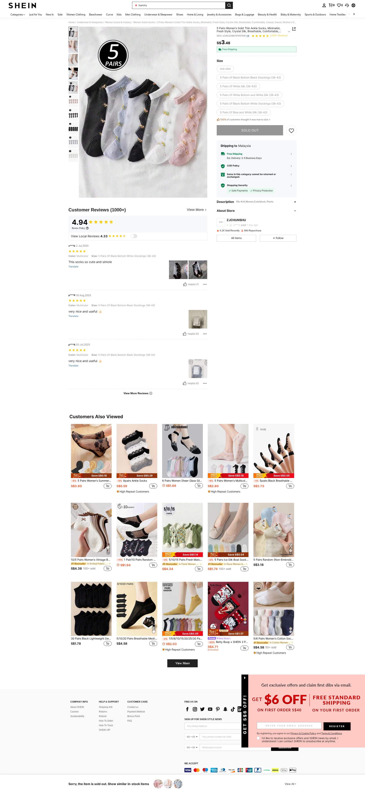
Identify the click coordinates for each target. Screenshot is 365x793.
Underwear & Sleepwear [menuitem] (158, 14)
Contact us (132, 707)
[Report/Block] (205, 284)
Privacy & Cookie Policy (303, 733)
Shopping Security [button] (237, 185)
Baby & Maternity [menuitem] (291, 14)
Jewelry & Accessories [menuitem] (219, 14)
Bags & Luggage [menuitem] (244, 14)
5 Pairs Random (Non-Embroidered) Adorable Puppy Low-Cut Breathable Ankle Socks (273, 559)
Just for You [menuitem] (35, 14)
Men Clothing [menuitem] (132, 14)
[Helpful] (185, 284)
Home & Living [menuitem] (195, 14)
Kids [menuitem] (119, 14)
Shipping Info (106, 707)
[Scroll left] (349, 14)
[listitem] (91, 460)
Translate (73, 266)
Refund (102, 716)
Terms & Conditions (331, 733)
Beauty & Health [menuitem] (267, 14)
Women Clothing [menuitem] (75, 14)
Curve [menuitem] (109, 14)
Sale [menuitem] (60, 14)
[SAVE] (291, 130)
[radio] (225, 69)
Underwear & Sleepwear (90, 22)
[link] (331, 5)
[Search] (229, 5)
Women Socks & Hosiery (118, 22)
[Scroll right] (354, 14)
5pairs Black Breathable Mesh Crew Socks (274, 480)
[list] (214, 709)
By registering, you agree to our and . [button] (299, 733)
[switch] (133, 236)
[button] (347, 5)
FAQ (129, 720)
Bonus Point (133, 716)
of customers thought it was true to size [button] (244, 119)
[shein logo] (22, 5)
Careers (74, 711)
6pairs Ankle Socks (132, 480)
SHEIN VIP (104, 730)
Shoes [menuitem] (179, 14)
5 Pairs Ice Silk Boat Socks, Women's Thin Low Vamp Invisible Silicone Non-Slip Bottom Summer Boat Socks (228, 559)
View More (182, 663)
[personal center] (324, 5)
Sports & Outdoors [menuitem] (315, 14)
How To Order (106, 720)
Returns (103, 711)
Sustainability (77, 716)
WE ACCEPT (191, 763)
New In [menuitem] (50, 14)
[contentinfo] (241, 770)
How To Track (106, 725)
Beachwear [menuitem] (95, 14)
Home (71, 22)
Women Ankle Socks (144, 22)
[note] (91, 475)
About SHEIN (77, 707)
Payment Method (136, 711)
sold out (250, 130)
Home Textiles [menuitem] (337, 14)
